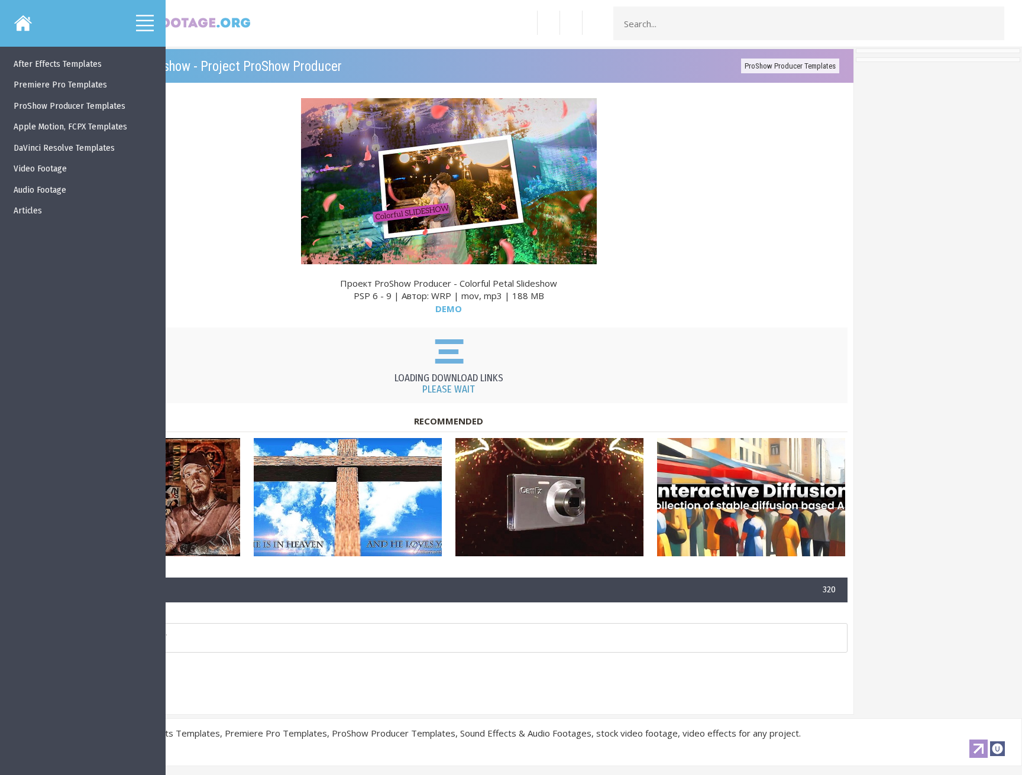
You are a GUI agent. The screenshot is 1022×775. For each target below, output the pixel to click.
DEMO (448, 308)
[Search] (991, 24)
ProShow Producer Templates (790, 65)
